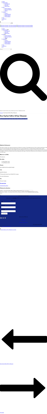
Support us (4, 18)
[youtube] (5, 217)
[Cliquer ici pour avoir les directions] (1, 193)
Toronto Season (7, 16)
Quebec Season (7, 15)
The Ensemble (5, 2)
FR (2, 20)
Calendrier (2, 185)
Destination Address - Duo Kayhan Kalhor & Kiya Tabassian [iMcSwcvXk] (13, 191)
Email (2, 201)
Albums (6, 10)
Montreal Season (8, 14)
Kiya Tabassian (7, 3)
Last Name (3, 209)
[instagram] (3, 217)
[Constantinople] (16, 26)
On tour (6, 13)
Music (3, 7)
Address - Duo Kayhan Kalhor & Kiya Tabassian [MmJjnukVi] (11, 190)
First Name (3, 205)
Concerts (4, 11)
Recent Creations (8, 8)
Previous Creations (8, 9)
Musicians (6, 5)
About (3, 1)
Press (3, 17)
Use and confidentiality (6, 226)
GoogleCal (6, 185)
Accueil (1, 112)
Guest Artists (7, 6)
